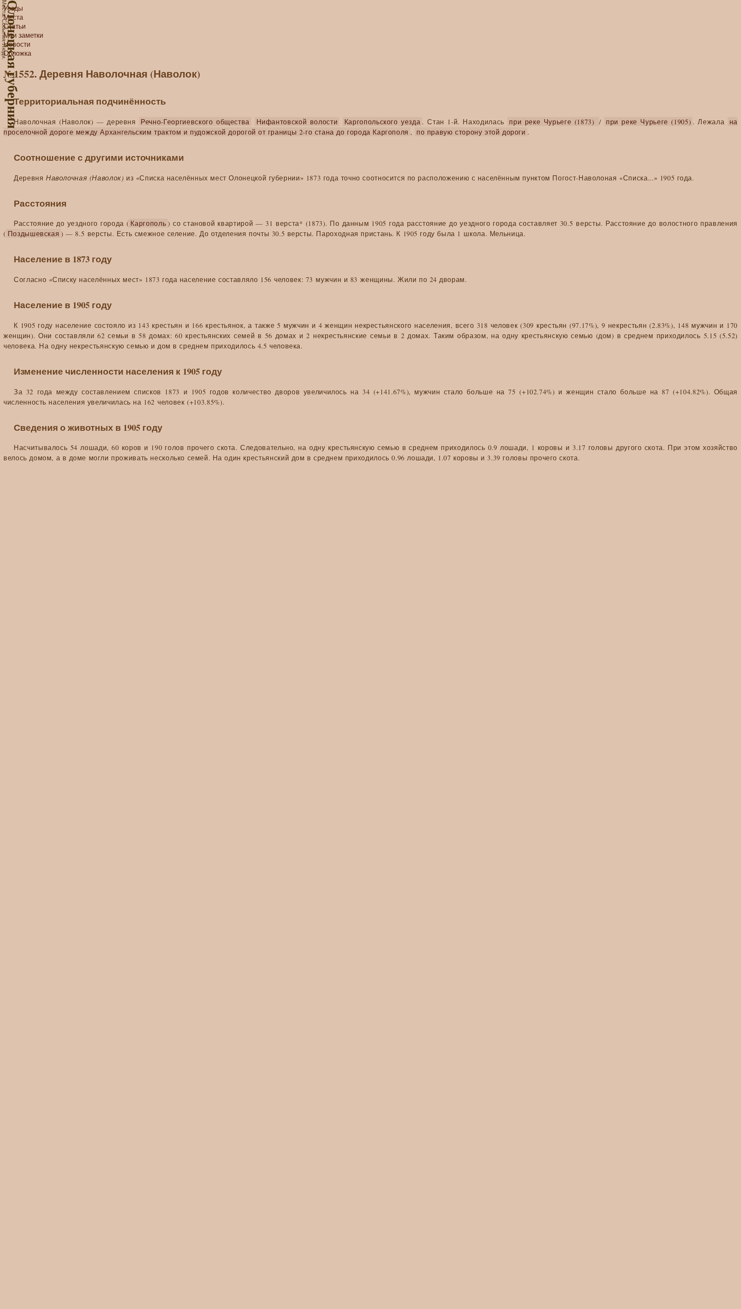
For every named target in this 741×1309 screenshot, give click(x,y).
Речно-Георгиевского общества (195, 121)
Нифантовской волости (297, 121)
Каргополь (148, 223)
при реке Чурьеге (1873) (553, 121)
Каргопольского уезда (382, 121)
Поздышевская (34, 233)
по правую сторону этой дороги (471, 131)
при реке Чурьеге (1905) (648, 121)
